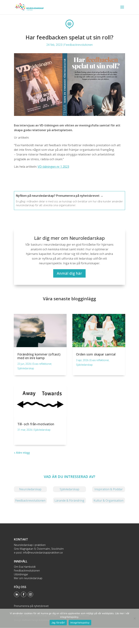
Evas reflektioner (42, 363)
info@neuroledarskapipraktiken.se (43, 552)
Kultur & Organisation (108, 500)
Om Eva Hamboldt (25, 566)
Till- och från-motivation (35, 424)
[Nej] (134, 618)
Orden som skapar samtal (95, 354)
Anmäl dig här (69, 273)
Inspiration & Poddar (108, 489)
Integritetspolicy (79, 622)
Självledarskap (25, 368)
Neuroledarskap (30, 489)
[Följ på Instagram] (30, 594)
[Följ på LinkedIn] (16, 594)
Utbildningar (21, 574)
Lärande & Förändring (69, 500)
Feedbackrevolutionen (78, 45)
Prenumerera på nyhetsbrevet (31, 606)
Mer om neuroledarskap (28, 578)
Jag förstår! (58, 622)
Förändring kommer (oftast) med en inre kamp (38, 356)
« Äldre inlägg (22, 452)
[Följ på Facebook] (23, 594)
